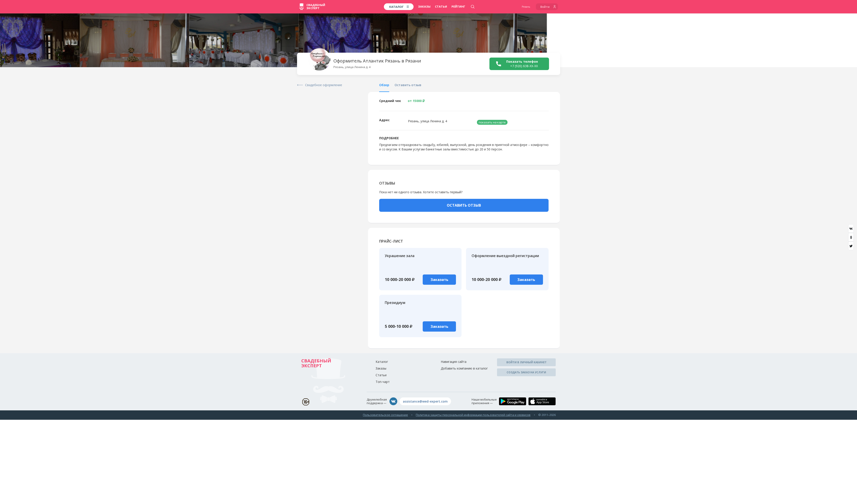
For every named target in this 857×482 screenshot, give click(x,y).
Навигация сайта (453, 361)
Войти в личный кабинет (526, 362)
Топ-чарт (383, 382)
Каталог (382, 361)
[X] (851, 246)
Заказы (424, 6)
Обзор (384, 85)
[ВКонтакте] (851, 228)
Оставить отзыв (408, 85)
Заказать (439, 279)
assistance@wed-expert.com (425, 401)
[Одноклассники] (851, 237)
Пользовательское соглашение (385, 415)
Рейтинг (458, 6)
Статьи (441, 6)
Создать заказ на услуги (526, 372)
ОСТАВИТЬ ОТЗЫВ (464, 205)
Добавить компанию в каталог (464, 368)
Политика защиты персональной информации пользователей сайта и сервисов (473, 415)
